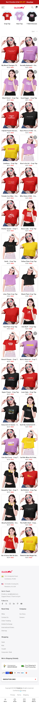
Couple (4, 649)
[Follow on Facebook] (2, 603)
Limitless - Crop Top (10, 163)
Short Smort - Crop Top (10, 98)
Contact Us (5, 617)
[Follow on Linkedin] (14, 603)
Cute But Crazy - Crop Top (11, 457)
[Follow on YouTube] (21, 603)
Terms (19, 695)
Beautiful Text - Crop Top (10, 490)
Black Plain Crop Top (28, 294)
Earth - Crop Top (10, 261)
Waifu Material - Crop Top (29, 359)
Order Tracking (6, 621)
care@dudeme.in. (12, 594)
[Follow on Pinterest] (17, 603)
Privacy (12, 695)
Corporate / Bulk (7, 652)
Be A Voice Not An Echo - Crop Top (14, 555)
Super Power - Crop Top (10, 392)
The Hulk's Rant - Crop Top (29, 523)
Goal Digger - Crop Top (29, 98)
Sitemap (4, 630)
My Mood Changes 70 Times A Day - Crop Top (18, 65)
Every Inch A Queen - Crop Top (12, 425)
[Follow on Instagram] (10, 603)
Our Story (23, 614)
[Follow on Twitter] (6, 603)
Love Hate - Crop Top (28, 392)
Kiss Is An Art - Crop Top (28, 163)
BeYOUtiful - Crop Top (29, 490)
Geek (3, 642)
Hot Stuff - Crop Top (29, 327)
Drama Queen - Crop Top (10, 229)
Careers (22, 617)
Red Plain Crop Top (10, 327)
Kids (3, 645)
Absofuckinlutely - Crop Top (11, 523)
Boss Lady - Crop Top (28, 229)
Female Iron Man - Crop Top (11, 196)
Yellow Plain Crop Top (28, 261)
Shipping (26, 695)
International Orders (8, 627)
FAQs (3, 614)
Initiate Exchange (7, 624)
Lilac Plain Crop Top (10, 294)
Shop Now (29, 2)
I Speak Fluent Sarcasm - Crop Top (14, 131)
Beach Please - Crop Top (10, 359)
